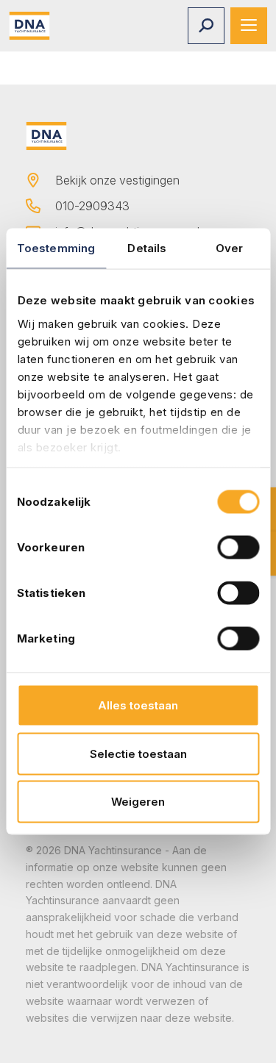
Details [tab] (146, 248)
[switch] (238, 547)
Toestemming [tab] (56, 248)
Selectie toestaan (138, 753)
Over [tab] (229, 248)
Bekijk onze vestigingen (117, 180)
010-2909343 (92, 205)
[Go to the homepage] (29, 25)
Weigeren (138, 802)
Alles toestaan (138, 705)
